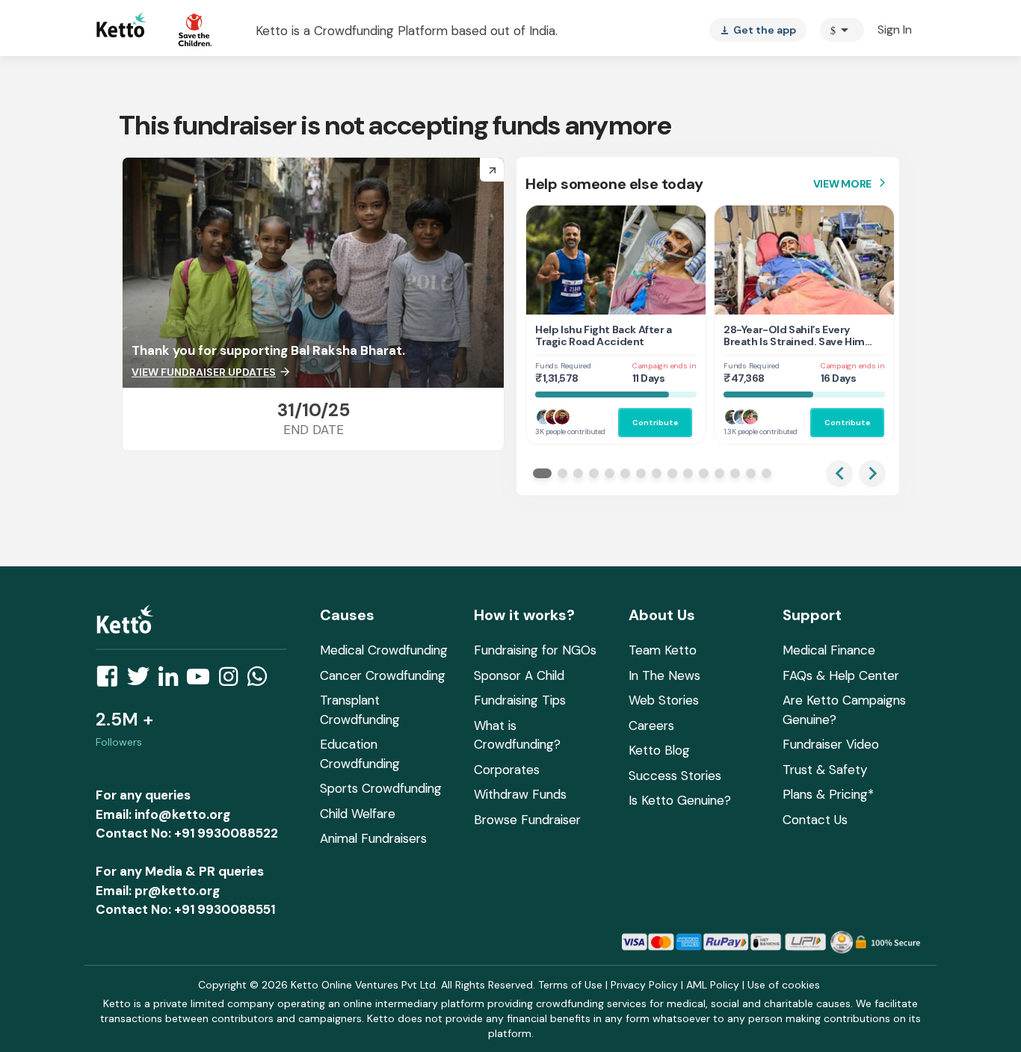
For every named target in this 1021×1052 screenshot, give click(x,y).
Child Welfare (357, 813)
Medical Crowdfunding (384, 650)
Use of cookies (783, 984)
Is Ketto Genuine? (680, 800)
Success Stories (675, 775)
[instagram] (232, 681)
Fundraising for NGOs (535, 650)
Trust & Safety (825, 769)
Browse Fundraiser (527, 819)
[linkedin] (172, 681)
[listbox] (757, 30)
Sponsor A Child (519, 675)
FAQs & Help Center (841, 675)
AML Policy (712, 984)
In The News (664, 675)
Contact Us (815, 819)
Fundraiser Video (831, 744)
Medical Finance (829, 650)
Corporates (507, 769)
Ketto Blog (659, 750)
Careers (651, 725)
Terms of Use (570, 984)
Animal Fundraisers (373, 838)
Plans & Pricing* (828, 794)
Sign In (894, 29)
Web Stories (664, 700)
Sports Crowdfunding (381, 788)
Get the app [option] (758, 30)
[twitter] (142, 681)
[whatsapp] (261, 681)
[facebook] (111, 681)
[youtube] (202, 681)
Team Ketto (663, 650)
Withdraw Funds (520, 794)
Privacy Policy (644, 984)
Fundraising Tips (520, 700)
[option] (842, 30)
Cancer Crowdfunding (382, 675)
